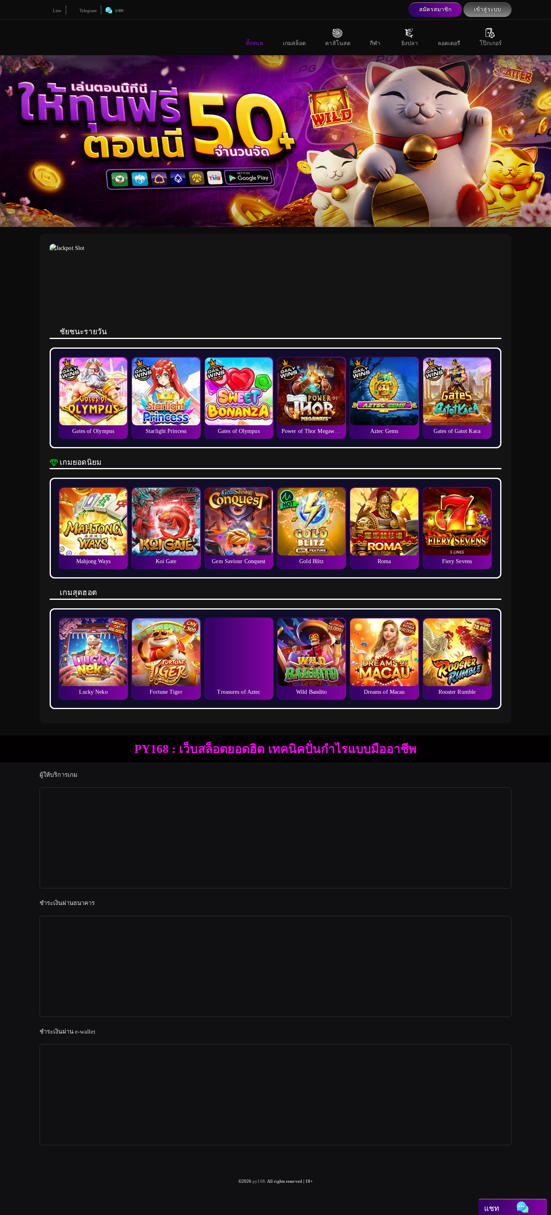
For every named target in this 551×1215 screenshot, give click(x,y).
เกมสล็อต (294, 43)
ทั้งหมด (254, 43)
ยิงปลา (409, 43)
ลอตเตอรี (449, 43)
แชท (118, 10)
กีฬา (375, 43)
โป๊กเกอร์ (491, 43)
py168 (259, 1181)
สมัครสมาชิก (435, 9)
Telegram (87, 10)
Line (57, 10)
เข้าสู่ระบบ (487, 9)
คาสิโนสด (338, 43)
